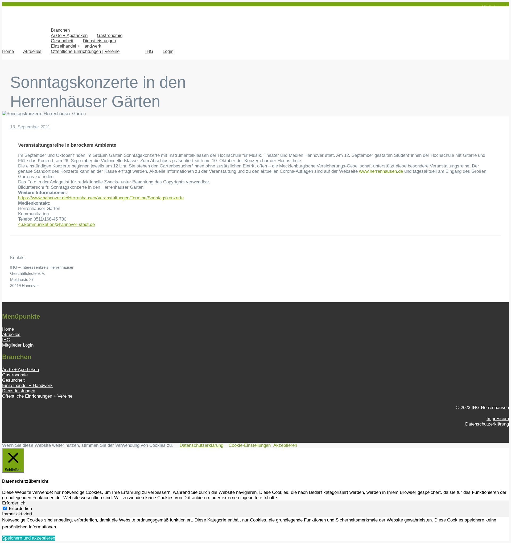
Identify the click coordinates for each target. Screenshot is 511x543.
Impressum (498, 418)
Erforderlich (20, 508)
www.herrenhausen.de (381, 171)
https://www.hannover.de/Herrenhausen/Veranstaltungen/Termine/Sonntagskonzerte (101, 197)
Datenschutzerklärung (487, 424)
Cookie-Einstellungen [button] (250, 445)
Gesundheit (62, 40)
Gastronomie (109, 35)
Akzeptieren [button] (285, 445)
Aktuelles (32, 51)
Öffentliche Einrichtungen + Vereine (37, 396)
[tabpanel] (255, 523)
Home (8, 51)
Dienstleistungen (99, 40)
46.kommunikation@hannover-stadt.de (56, 224)
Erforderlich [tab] (13, 503)
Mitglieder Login (495, 7)
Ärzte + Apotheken (69, 35)
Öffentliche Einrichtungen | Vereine (85, 51)
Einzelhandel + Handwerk (76, 46)
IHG (149, 51)
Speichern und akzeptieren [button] (28, 538)
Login (168, 51)
